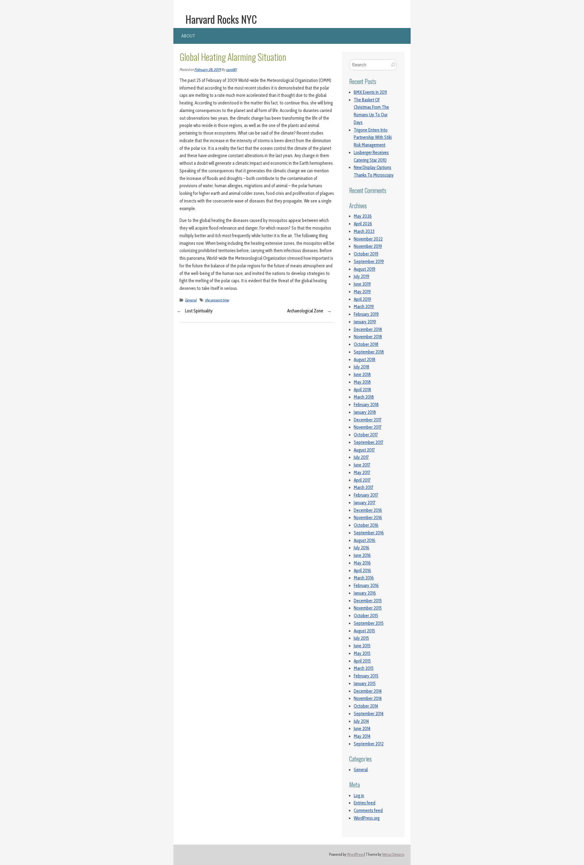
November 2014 (368, 698)
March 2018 (364, 397)
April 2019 (362, 299)
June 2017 (362, 465)
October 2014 (366, 706)
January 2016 (365, 593)
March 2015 (364, 668)
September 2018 (369, 352)
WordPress (355, 854)
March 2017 (363, 487)
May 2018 (362, 382)
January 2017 (364, 502)
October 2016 (366, 525)
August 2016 (364, 540)
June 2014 (362, 728)
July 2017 (361, 457)
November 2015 (368, 608)
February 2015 (366, 676)
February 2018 (366, 404)
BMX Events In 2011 (370, 92)
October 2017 (366, 435)
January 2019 (365, 322)
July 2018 (361, 367)
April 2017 (362, 480)
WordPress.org (367, 818)
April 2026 (363, 224)
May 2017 (362, 472)
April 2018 (362, 389)
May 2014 (362, 736)
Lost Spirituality (199, 311)
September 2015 (369, 623)
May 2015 (362, 653)
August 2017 (364, 450)
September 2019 (369, 261)
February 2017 (366, 495)
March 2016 (364, 578)
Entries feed (364, 803)
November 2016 (368, 517)
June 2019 (362, 284)
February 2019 (366, 314)
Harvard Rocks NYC (221, 19)
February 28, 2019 (207, 69)
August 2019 (364, 269)
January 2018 (365, 412)
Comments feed (368, 810)
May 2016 (362, 563)
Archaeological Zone (305, 311)
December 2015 (368, 600)
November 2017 (367, 427)
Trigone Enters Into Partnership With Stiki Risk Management (373, 137)
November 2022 (368, 239)
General (190, 300)
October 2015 (366, 615)
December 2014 (368, 691)
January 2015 (365, 683)
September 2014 (369, 713)
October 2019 (366, 254)
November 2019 (368, 246)
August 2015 (364, 631)
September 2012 (369, 744)
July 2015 (361, 638)
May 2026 (363, 216)
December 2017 (367, 420)
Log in (359, 795)
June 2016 (362, 555)
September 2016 (369, 533)
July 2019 (361, 276)
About (188, 36)
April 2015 (362, 661)
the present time (217, 300)
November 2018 (368, 336)
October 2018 (366, 344)
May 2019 (362, 291)
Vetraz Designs (393, 854)
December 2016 (368, 510)
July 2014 (361, 721)
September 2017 (368, 442)
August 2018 (364, 359)
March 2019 (364, 306)
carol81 (231, 69)
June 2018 (362, 374)
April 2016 (362, 570)
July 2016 (361, 547)
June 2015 (362, 646)
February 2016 (366, 585)
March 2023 (364, 231)
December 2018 (368, 329)
